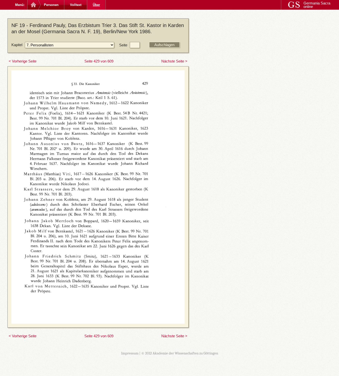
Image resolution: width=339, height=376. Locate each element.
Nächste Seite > (174, 61)
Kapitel (16, 45)
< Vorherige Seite (22, 61)
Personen (51, 5)
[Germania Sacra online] (33, 5)
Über (96, 5)
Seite (123, 45)
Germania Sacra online (317, 5)
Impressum (129, 353)
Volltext (75, 5)
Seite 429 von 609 (98, 61)
